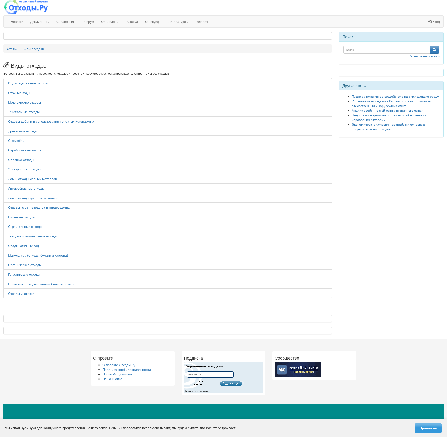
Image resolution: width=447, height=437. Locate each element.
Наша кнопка (112, 378)
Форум (89, 21)
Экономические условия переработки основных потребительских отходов (388, 126)
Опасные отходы (21, 159)
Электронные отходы (24, 169)
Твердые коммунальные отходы (32, 236)
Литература (177, 21)
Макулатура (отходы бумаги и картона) (38, 255)
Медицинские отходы (24, 102)
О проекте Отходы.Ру (118, 364)
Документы (38, 21)
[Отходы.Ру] (25, 7)
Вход (435, 21)
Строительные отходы (25, 226)
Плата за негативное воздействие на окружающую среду (395, 96)
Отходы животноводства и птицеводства (39, 207)
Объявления (110, 21)
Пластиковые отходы (24, 274)
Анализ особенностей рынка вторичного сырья (387, 110)
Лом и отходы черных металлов (32, 178)
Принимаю (428, 428)
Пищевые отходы (21, 217)
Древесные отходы (22, 130)
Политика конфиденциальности (126, 369)
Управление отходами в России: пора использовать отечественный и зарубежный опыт (391, 103)
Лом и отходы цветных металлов (33, 197)
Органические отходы (24, 264)
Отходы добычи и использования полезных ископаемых (51, 121)
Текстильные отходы (24, 111)
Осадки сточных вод (23, 245)
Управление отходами (204, 366)
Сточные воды (19, 92)
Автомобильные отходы (26, 188)
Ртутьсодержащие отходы (28, 83)
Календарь (153, 21)
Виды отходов (33, 48)
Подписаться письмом (196, 391)
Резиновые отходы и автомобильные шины (41, 283)
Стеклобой (16, 140)
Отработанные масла (24, 150)
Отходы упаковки (21, 293)
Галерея (201, 21)
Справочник (65, 21)
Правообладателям (117, 374)
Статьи (132, 21)
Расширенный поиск (424, 56)
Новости (17, 21)
